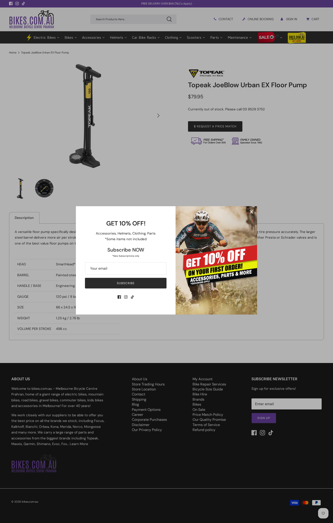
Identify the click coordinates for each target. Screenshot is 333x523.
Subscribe (125, 283)
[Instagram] (126, 297)
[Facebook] (119, 297)
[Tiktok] (132, 297)
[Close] (251, 212)
